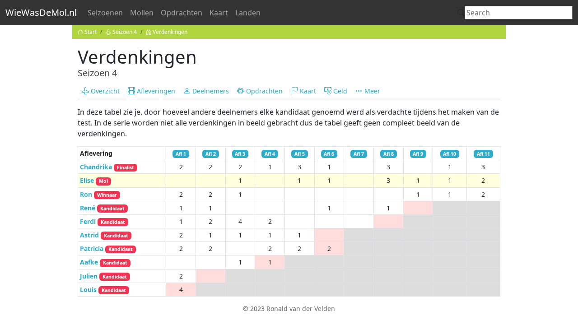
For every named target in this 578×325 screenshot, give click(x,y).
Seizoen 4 (124, 32)
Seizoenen (105, 13)
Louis (103, 289)
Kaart (219, 13)
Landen (248, 13)
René (102, 208)
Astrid (104, 235)
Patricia (106, 248)
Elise (94, 180)
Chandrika (107, 166)
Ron (98, 194)
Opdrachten (181, 13)
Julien (103, 276)
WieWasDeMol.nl (41, 12)
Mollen (142, 13)
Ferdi (102, 221)
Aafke (103, 262)
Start (90, 32)
